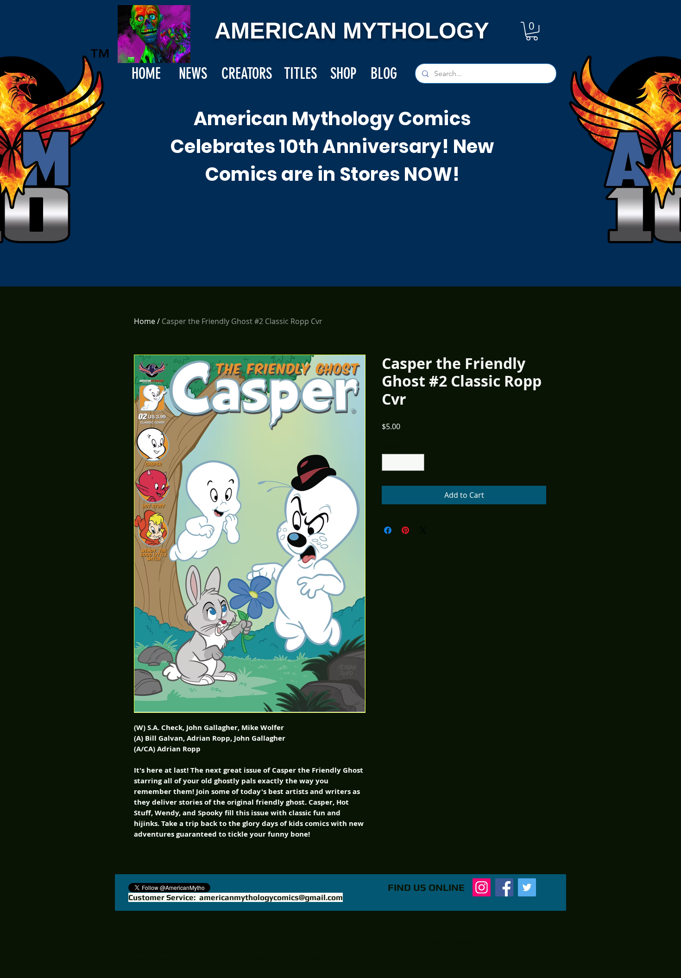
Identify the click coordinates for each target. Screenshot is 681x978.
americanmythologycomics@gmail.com (271, 897)
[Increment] (417, 462)
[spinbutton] (403, 462)
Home (144, 321)
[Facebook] (504, 887)
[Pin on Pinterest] (405, 530)
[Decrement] (389, 462)
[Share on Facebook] (387, 530)
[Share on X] (423, 530)
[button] (532, 31)
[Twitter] (527, 887)
